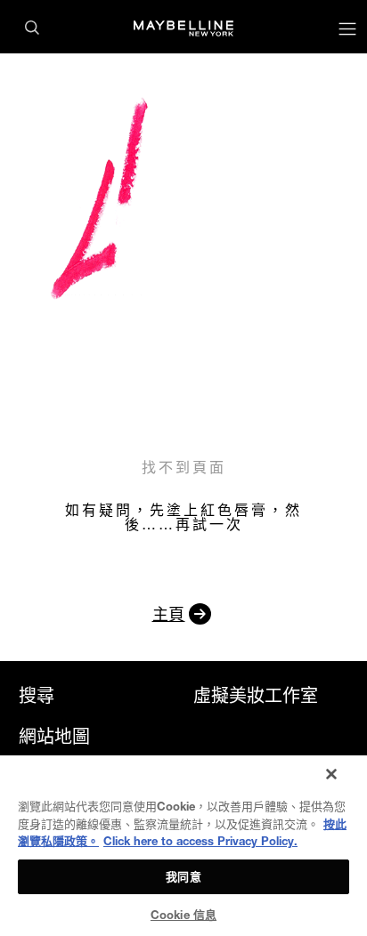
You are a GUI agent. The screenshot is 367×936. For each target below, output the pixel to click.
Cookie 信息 (183, 915)
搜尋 (36, 696)
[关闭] (331, 774)
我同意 (183, 876)
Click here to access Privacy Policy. (200, 841)
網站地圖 (54, 737)
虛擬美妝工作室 (255, 696)
